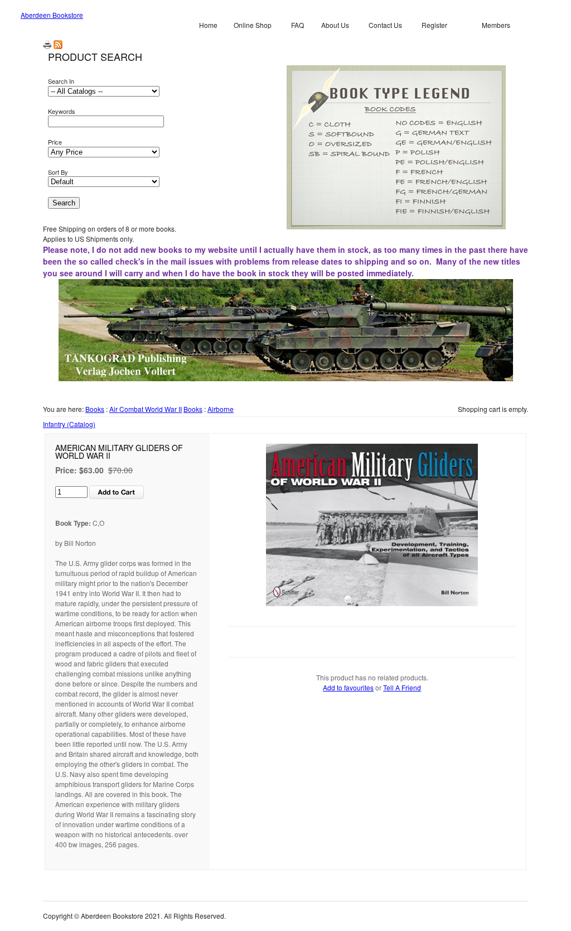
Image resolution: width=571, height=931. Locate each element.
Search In (61, 80)
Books (94, 409)
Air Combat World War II (145, 409)
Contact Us (385, 25)
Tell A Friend (402, 687)
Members (496, 25)
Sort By (58, 171)
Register (434, 25)
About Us (335, 25)
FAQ (297, 25)
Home (208, 25)
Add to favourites (348, 687)
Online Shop (253, 25)
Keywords (61, 111)
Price (55, 141)
